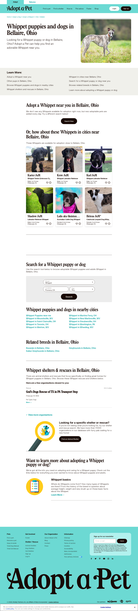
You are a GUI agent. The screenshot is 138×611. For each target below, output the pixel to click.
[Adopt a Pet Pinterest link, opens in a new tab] (100, 558)
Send (122, 541)
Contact (47, 543)
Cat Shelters (29, 551)
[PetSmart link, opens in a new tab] (112, 601)
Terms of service (69, 543)
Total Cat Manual (12, 548)
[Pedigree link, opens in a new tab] (121, 601)
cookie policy (10, 609)
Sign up (126, 8)
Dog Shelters (29, 548)
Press (46, 546)
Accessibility (68, 548)
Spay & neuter (11, 543)
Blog (46, 540)
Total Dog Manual (13, 546)
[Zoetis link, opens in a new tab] (128, 601)
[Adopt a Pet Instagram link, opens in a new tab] (109, 558)
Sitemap (67, 538)
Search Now (69, 121)
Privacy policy (69, 540)
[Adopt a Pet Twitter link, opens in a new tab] (96, 558)
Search (69, 296)
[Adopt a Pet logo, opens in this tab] (69, 582)
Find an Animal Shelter (70, 439)
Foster (89, 9)
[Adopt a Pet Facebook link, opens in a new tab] (92, 558)
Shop (97, 9)
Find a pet (10, 538)
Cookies (67, 546)
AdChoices (68, 554)
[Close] (135, 607)
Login (114, 8)
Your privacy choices (71, 557)
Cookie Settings (53, 602)
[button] (47, 182)
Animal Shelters (30, 545)
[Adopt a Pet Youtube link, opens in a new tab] (104, 558)
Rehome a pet (11, 540)
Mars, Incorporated (70, 551)
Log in (27, 556)
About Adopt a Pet (51, 538)
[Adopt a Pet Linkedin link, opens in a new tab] (112, 558)
